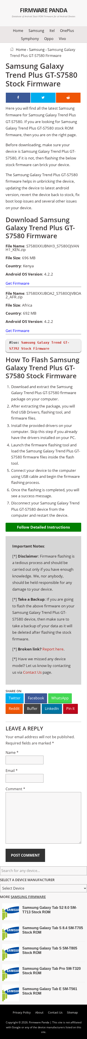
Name (12, 752)
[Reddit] (68, 98)
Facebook (36, 698)
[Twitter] (43, 98)
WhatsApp (60, 698)
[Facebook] (18, 98)
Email (12, 770)
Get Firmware (17, 283)
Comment (15, 788)
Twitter (15, 698)
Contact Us (32, 672)
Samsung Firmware (28, 897)
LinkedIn (52, 708)
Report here (53, 649)
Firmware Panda (43, 10)
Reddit (14, 708)
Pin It (70, 708)
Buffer (32, 708)
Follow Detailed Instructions (43, 527)
